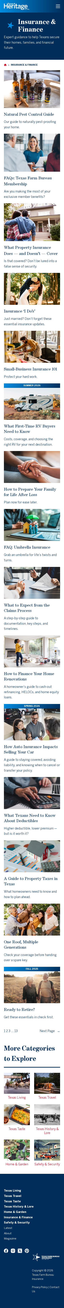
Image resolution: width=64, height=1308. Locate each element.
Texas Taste (12, 1201)
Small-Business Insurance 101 (30, 369)
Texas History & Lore (19, 1207)
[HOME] (5, 65)
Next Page (50, 1031)
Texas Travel (12, 1196)
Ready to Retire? (19, 1009)
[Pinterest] (27, 1251)
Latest (8, 1228)
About (8, 1233)
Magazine (10, 1238)
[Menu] (58, 6)
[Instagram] (13, 1251)
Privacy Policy (40, 1287)
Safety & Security (17, 1223)
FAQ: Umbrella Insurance (27, 547)
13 (16, 1031)
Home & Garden (15, 1212)
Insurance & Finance (18, 1217)
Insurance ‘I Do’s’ (19, 311)
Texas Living (12, 1191)
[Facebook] (6, 1251)
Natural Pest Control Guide (29, 114)
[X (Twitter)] (20, 1251)
